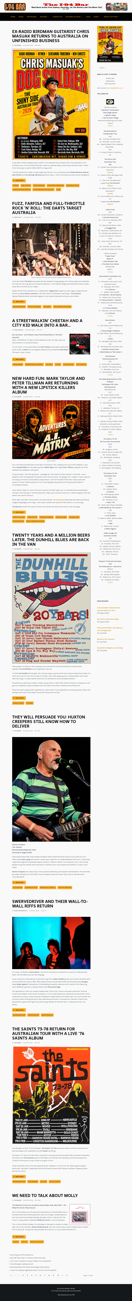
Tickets (110, 126)
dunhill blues (18, 703)
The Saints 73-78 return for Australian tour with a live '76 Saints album (48, 1033)
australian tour (73, 185)
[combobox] (110, 68)
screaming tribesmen (56, 185)
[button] (44, 17)
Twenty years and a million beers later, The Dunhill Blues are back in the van (51, 539)
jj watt (57, 364)
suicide (15, 1242)
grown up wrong (46, 517)
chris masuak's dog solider (43, 189)
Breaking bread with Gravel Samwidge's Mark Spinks (30, 1267)
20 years (30, 703)
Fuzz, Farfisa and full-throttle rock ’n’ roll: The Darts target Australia (48, 208)
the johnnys (17, 887)
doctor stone (18, 521)
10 (58, 1275)
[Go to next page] (62, 1275)
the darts (47, 307)
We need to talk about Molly (45, 1195)
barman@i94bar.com (115, 88)
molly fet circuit (36, 1242)
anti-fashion (81, 364)
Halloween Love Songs (62, 307)
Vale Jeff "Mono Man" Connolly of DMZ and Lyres (28, 1258)
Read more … (20, 180)
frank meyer (17, 364)
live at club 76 (55, 1181)
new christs (25, 185)
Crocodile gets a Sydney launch (21, 1264)
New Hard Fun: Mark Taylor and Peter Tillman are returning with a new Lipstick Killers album (48, 385)
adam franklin (47, 1015)
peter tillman (61, 517)
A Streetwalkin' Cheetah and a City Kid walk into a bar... (47, 322)
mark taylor (32, 517)
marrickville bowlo (47, 887)
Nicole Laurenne (34, 307)
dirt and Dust (69, 364)
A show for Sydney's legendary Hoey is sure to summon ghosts (33, 1270)
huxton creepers (64, 887)
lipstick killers (19, 517)
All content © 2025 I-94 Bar (66, 1288)
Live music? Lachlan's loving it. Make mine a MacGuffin (30, 1261)
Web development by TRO (66, 1295)
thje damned (33, 1181)
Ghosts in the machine (105, 639)
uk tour (43, 1181)
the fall (24, 1242)
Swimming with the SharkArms (21, 1255)
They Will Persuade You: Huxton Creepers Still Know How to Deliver (48, 721)
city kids (49, 364)
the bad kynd (74, 517)
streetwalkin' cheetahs (34, 364)
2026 (58, 189)
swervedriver (33, 1015)
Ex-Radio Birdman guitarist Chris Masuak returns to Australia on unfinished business (50, 36)
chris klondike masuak (21, 189)
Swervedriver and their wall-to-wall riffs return (50, 903)
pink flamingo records (35, 521)
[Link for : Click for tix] (110, 44)
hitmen (15, 185)
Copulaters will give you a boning (110, 648)
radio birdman (39, 185)
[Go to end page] (67, 1275)
